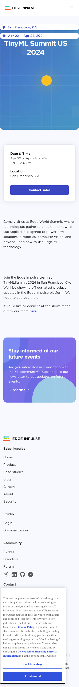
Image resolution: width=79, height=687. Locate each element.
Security (9, 501)
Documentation (15, 530)
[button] (70, 7)
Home (8, 457)
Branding (10, 559)
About (8, 494)
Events (8, 552)
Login (7, 523)
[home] (20, 8)
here (32, 311)
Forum (8, 566)
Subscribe (16, 390)
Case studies (13, 472)
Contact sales (40, 190)
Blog (7, 479)
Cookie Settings (32, 664)
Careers (9, 487)
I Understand (33, 676)
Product (9, 465)
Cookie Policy (26, 626)
